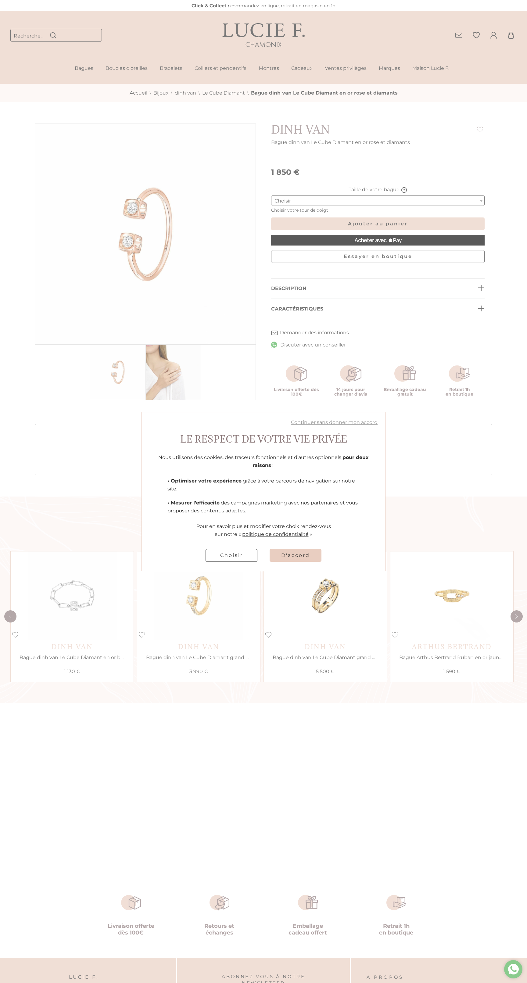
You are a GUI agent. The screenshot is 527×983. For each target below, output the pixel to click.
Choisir (231, 555)
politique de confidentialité (275, 534)
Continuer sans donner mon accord (334, 422)
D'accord (295, 555)
